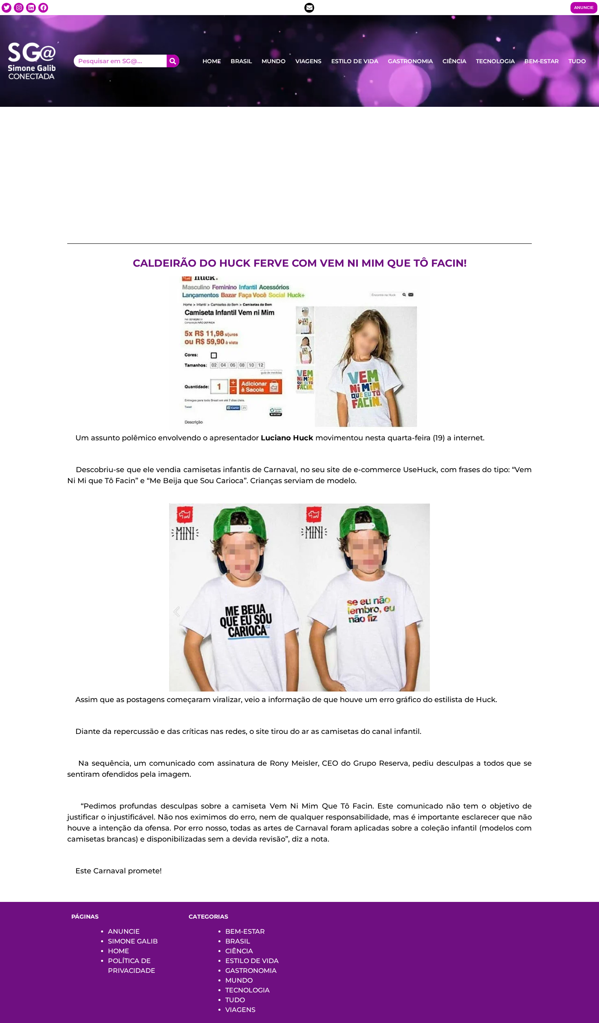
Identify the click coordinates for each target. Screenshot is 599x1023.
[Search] (173, 61)
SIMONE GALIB (133, 941)
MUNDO (274, 61)
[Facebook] (43, 8)
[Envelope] (309, 8)
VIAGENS (308, 61)
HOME (212, 61)
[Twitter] (6, 8)
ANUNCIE (124, 931)
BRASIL (241, 61)
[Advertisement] (299, 168)
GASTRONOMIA (410, 61)
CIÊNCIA (454, 61)
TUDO (577, 61)
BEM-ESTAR (541, 61)
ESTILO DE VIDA (354, 61)
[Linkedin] (31, 8)
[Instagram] (19, 8)
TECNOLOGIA (495, 61)
